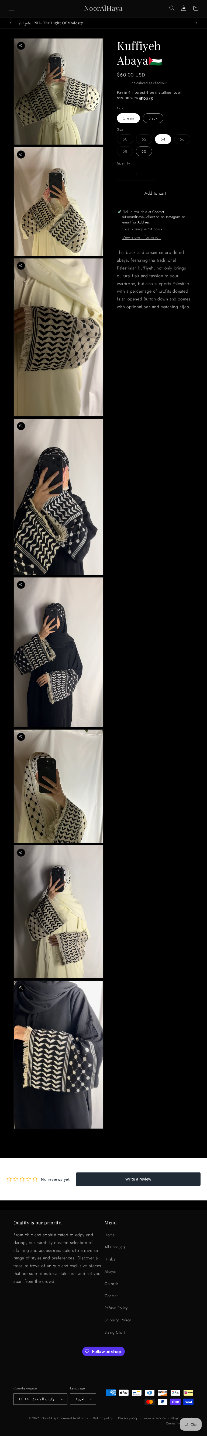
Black (153, 118)
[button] (11, 8)
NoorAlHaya (50, 1418)
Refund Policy (116, 1308)
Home (110, 1235)
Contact (111, 1295)
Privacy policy (128, 1418)
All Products (115, 1247)
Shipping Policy (118, 1320)
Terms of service (154, 1418)
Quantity (123, 163)
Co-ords (112, 1283)
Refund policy (103, 1418)
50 (128, 140)
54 (163, 139)
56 (185, 140)
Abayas (111, 1271)
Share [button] (128, 323)
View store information (141, 237)
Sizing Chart (115, 1332)
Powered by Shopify (74, 1418)
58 (128, 152)
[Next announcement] (196, 23)
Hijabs (110, 1259)
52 (147, 140)
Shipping (124, 82)
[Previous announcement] (11, 23)
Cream (128, 118)
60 (144, 151)
